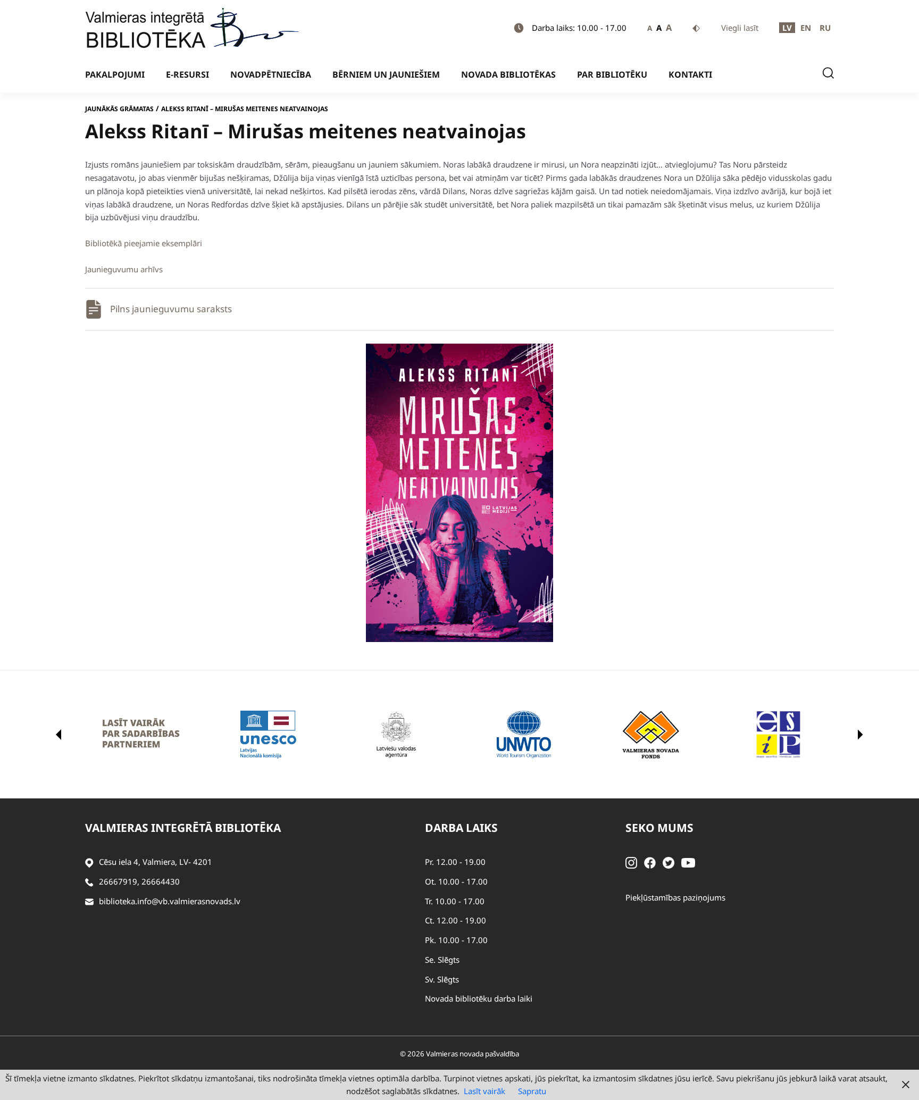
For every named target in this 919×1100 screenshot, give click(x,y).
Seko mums (659, 827)
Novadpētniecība (270, 74)
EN (805, 27)
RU (825, 27)
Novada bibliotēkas (508, 74)
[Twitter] (668, 861)
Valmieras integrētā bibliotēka (183, 827)
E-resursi (187, 74)
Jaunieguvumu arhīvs (124, 269)
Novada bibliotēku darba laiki (478, 998)
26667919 (118, 881)
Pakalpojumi (115, 74)
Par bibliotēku (612, 74)
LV (787, 27)
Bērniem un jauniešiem (386, 74)
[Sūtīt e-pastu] (89, 901)
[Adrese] (89, 862)
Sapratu (532, 1091)
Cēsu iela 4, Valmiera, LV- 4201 (155, 861)
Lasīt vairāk (484, 1091)
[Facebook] (650, 861)
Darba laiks (461, 827)
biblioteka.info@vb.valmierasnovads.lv (169, 901)
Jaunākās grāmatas (119, 108)
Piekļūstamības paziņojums (675, 897)
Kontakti (690, 74)
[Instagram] (631, 861)
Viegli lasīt (739, 27)
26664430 (160, 881)
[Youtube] (688, 861)
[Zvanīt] (89, 881)
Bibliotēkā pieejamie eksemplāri (143, 243)
